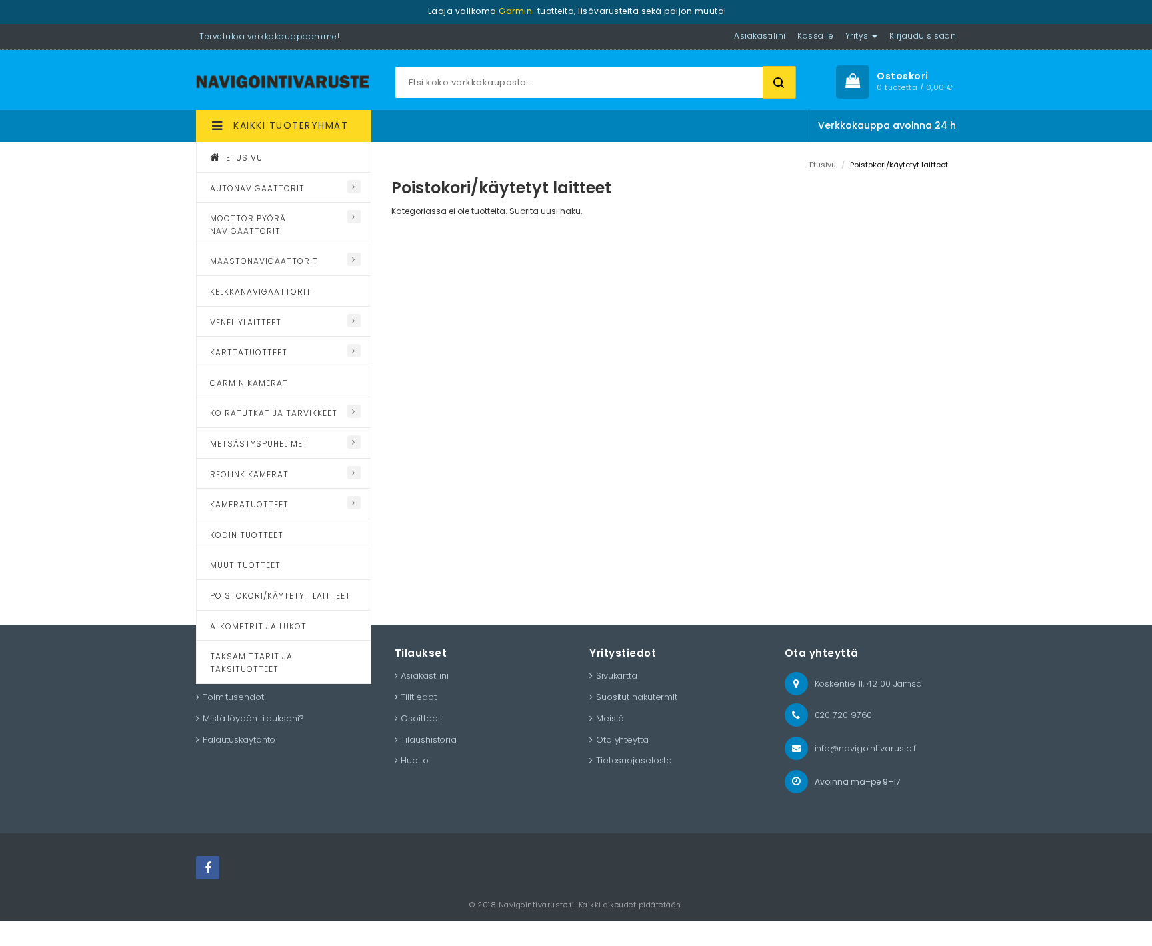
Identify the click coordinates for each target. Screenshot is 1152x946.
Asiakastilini (425, 675)
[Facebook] (207, 867)
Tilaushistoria (429, 739)
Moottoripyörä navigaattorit (248, 225)
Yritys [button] (858, 35)
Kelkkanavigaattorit (260, 291)
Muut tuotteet (245, 565)
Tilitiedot (418, 697)
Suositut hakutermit (636, 697)
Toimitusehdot (233, 697)
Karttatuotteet (248, 352)
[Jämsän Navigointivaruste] (282, 80)
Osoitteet (420, 718)
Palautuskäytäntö (239, 739)
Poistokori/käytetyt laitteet (280, 595)
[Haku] (779, 82)
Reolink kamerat (249, 474)
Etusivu (243, 157)
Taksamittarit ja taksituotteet (251, 663)
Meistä (610, 718)
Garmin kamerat (249, 383)
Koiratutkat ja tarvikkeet (273, 413)
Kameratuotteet (249, 504)
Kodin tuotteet (246, 535)
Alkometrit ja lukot (258, 626)
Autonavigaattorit (257, 188)
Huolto (414, 760)
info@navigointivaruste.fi (867, 748)
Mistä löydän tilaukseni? (253, 718)
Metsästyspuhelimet (259, 443)
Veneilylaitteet (245, 322)
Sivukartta (616, 675)
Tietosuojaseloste (634, 760)
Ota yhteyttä (622, 739)
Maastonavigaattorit (264, 261)
